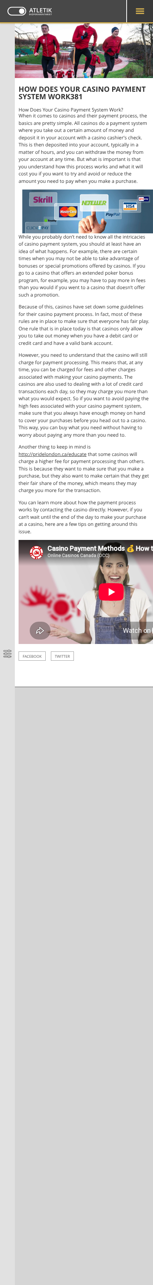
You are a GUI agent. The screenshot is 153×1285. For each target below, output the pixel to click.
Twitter (62, 656)
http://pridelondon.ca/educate (53, 454)
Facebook (32, 656)
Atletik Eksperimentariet (29, 11)
